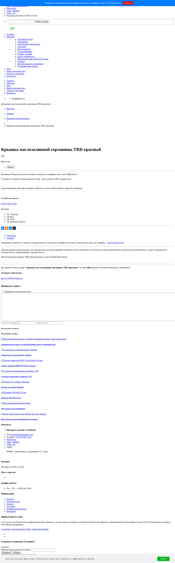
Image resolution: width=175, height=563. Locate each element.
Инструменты (24, 49)
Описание (11, 235)
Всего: (5, 278)
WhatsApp (11, 8)
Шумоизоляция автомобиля (30, 64)
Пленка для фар (25, 54)
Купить (10, 167)
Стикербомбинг (25, 51)
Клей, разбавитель (26, 56)
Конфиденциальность (17, 509)
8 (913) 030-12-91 (9, 204)
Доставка (11, 506)
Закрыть (128, 3)
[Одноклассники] (6, 228)
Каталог (10, 499)
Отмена (17, 553)
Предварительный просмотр (17, 291)
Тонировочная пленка (28, 66)
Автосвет (22, 46)
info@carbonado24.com (22, 434)
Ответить (18, 278)
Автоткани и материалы (29, 44)
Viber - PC (11, 13)
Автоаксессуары (25, 39)
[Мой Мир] (10, 228)
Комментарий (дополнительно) (15, 550)
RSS (11, 278)
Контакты (11, 76)
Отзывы (10, 238)
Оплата (10, 504)
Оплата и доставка (15, 74)
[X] (14, 228)
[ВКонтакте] (2, 228)
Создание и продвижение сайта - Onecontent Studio (25, 529)
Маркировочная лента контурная (33, 59)
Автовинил (23, 42)
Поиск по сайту (42, 22)
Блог (9, 69)
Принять (163, 559)
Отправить (6, 553)
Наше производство (16, 71)
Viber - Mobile (13, 11)
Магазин (11, 37)
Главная (10, 34)
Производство (13, 501)
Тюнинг (21, 61)
